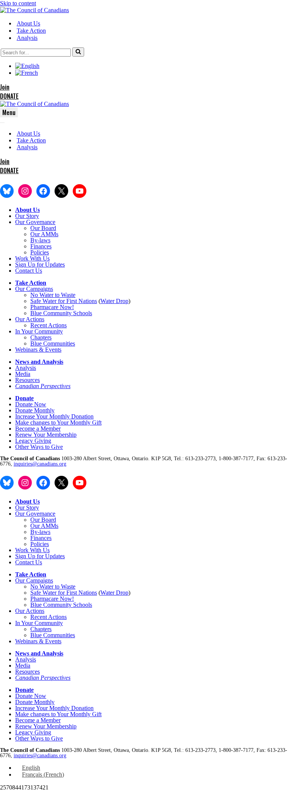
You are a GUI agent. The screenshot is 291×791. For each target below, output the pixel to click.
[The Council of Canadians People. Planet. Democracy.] (34, 10)
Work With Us (32, 258)
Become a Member (38, 428)
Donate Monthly (35, 410)
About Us (28, 23)
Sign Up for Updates (40, 264)
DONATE (9, 96)
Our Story (27, 216)
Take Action (31, 30)
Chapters (41, 337)
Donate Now (30, 404)
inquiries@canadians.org (40, 464)
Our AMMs (44, 234)
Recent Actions (48, 325)
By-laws (40, 240)
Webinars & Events (38, 349)
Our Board (43, 228)
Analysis (27, 38)
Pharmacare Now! (52, 307)
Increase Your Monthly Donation (54, 416)
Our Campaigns (34, 289)
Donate (24, 398)
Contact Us (28, 270)
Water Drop (114, 301)
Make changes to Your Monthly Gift (58, 422)
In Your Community (39, 331)
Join (4, 87)
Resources (27, 380)
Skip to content (18, 3)
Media (22, 374)
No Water (42, 295)
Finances (41, 246)
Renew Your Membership (46, 434)
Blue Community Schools (61, 313)
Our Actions (29, 319)
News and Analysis (39, 361)
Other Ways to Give (39, 447)
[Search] (78, 52)
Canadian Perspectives (42, 386)
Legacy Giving (33, 440)
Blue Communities (52, 343)
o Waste (65, 295)
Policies (39, 252)
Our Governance (35, 222)
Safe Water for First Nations (63, 301)
